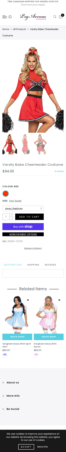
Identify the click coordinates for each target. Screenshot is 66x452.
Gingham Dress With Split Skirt (16, 345)
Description (13, 264)
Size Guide (15, 200)
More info (42, 446)
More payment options (23, 234)
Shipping (33, 264)
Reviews (50, 264)
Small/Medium (14, 208)
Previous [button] (8, 91)
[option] (33, 89)
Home (5, 29)
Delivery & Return (33, 248)
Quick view (28, 300)
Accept (26, 446)
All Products (19, 29)
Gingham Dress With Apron (45, 345)
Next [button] (53, 91)
